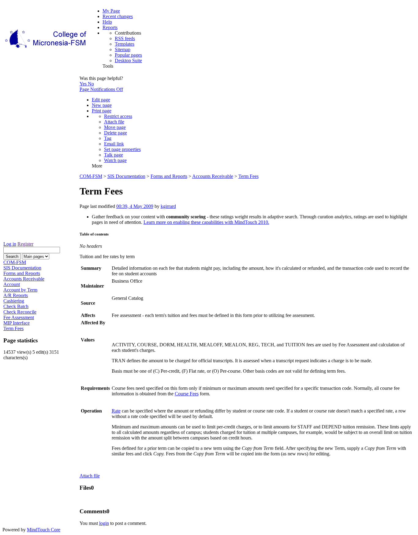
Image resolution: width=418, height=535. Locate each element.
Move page (115, 127)
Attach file (114, 121)
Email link (114, 143)
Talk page (113, 154)
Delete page (115, 132)
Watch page (115, 160)
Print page (101, 110)
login (104, 523)
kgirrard (168, 206)
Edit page (101, 99)
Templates (124, 44)
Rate (116, 410)
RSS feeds (125, 38)
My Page (111, 10)
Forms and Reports (169, 176)
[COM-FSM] (46, 48)
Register (25, 244)
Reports (110, 27)
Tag (107, 138)
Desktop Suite (128, 60)
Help (107, 21)
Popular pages (128, 55)
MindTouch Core (43, 529)
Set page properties (122, 149)
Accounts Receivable (212, 176)
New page (102, 105)
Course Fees (187, 393)
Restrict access (118, 116)
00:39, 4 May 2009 (134, 206)
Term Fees (248, 176)
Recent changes (118, 16)
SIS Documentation (126, 176)
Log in (9, 244)
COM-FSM (91, 176)
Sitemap (122, 49)
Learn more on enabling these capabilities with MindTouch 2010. (206, 222)
